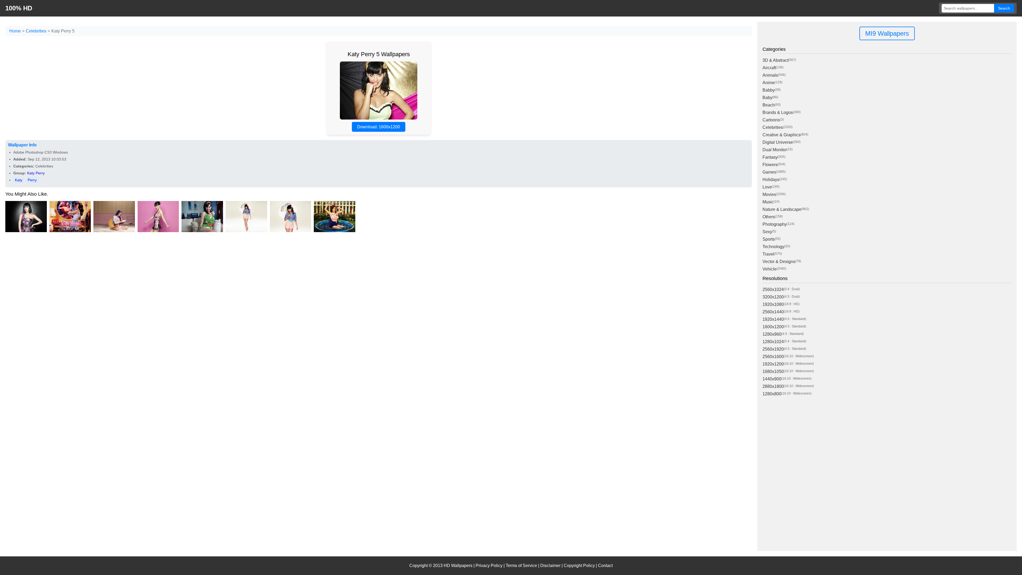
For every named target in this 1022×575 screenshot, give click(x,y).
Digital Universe (778, 142)
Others (769, 217)
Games (769, 172)
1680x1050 (773, 371)
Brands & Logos (778, 112)
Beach (769, 105)
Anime (769, 82)
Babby (769, 90)
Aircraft (769, 67)
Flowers (770, 164)
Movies (769, 194)
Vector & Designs (779, 261)
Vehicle (770, 269)
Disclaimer (550, 565)
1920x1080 (773, 304)
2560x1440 (773, 312)
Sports (769, 239)
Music (768, 202)
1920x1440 (773, 319)
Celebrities (36, 31)
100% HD (18, 8)
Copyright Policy (579, 565)
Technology (773, 246)
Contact (605, 565)
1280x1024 (773, 341)
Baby (767, 97)
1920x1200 (773, 364)
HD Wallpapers (458, 565)
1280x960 (772, 334)
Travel (768, 254)
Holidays (771, 179)
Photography (775, 224)
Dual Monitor (775, 149)
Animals (770, 75)
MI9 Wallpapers (887, 33)
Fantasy (770, 157)
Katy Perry (36, 173)
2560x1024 (773, 289)
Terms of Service (521, 565)
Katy (18, 180)
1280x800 (772, 394)
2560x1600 (773, 356)
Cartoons (771, 120)
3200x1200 (773, 297)
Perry (32, 180)
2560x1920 (773, 349)
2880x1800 (773, 386)
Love (767, 187)
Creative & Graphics (782, 135)
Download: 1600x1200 (378, 127)
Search (1004, 8)
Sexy (767, 231)
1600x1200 (773, 327)
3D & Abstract (775, 60)
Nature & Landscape (782, 209)
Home (15, 31)
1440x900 (772, 379)
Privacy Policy (489, 565)
